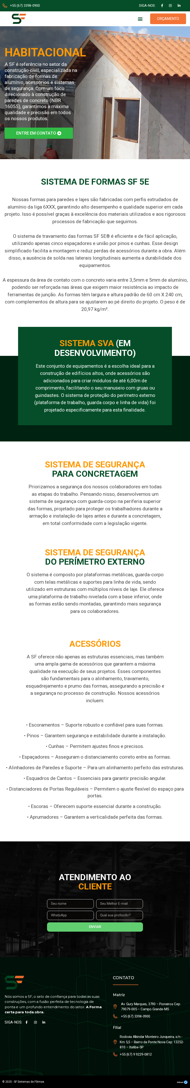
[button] (140, 19)
